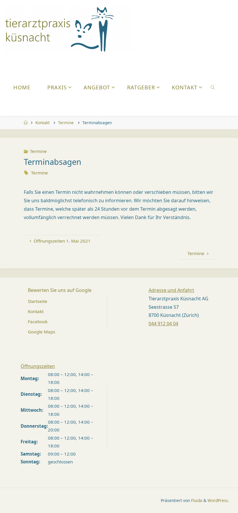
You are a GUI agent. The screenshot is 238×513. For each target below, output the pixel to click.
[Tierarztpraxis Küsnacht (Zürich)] (69, 29)
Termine (66, 122)
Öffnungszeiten (38, 366)
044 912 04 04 (163, 323)
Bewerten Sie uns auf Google (59, 290)
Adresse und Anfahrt (171, 290)
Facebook (38, 321)
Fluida (196, 500)
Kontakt (42, 122)
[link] (213, 87)
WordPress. (218, 500)
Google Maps (41, 332)
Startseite (37, 301)
